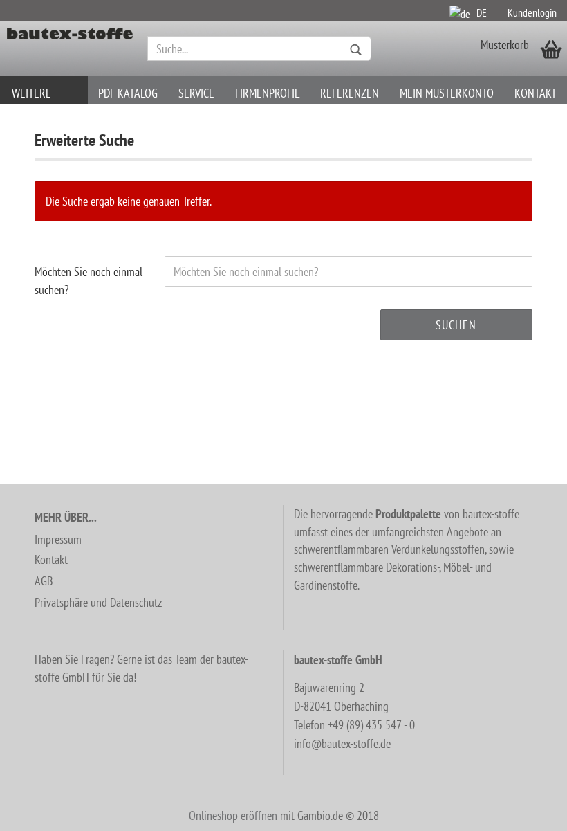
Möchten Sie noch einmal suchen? (88, 281)
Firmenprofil (267, 93)
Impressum (58, 539)
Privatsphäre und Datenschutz (98, 602)
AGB (44, 581)
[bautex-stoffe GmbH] (70, 48)
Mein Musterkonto (447, 93)
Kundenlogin (532, 12)
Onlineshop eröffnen (233, 815)
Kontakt (535, 93)
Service (196, 93)
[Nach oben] (529, 810)
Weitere (31, 93)
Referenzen (349, 93)
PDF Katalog (128, 93)
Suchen (456, 325)
